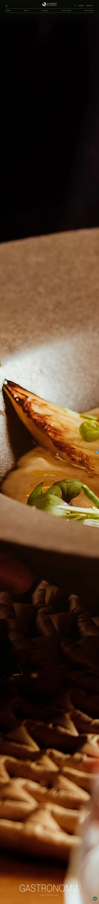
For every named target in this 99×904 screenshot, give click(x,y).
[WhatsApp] (95, 899)
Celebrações (44, 10)
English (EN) (77, 8)
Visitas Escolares (66, 10)
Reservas (81, 5)
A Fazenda (8, 10)
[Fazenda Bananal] (49, 4)
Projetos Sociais (89, 10)
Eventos (26, 10)
